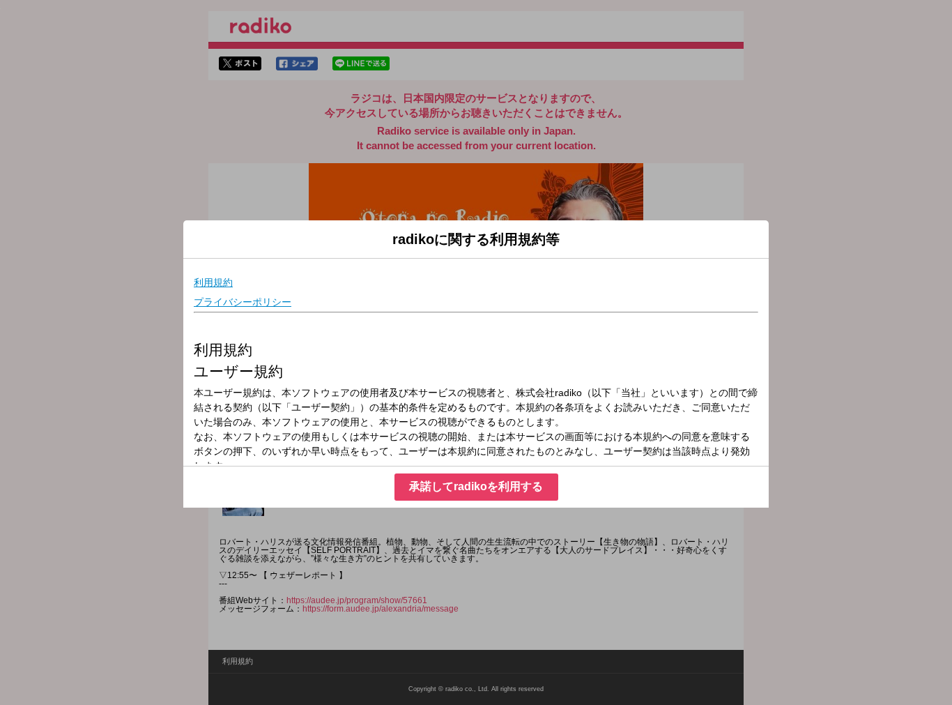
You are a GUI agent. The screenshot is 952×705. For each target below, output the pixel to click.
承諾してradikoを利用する (476, 486)
